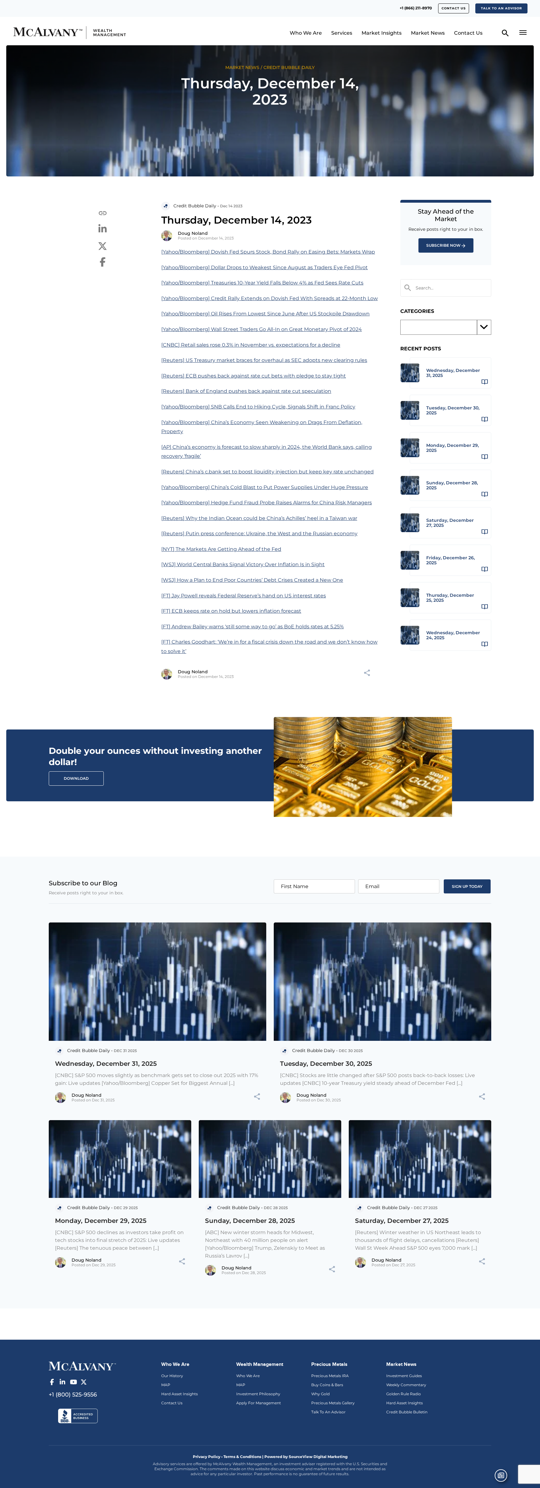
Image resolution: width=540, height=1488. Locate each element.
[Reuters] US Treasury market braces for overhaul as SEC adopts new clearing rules (264, 360)
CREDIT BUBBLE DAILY (289, 67)
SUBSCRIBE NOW (443, 245)
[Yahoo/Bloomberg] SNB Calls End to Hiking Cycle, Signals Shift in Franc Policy (258, 407)
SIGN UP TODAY (467, 886)
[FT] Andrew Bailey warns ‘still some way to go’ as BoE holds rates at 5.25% (252, 627)
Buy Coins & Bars (327, 1384)
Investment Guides (404, 1375)
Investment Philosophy (258, 1394)
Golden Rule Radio (403, 1394)
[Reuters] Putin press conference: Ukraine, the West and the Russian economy (259, 533)
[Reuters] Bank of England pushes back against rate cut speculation (246, 391)
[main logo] (74, 32)
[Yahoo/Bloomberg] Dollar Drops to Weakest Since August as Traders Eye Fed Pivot (264, 267)
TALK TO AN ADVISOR (501, 8)
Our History (172, 1375)
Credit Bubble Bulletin (407, 1412)
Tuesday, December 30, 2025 (326, 1063)
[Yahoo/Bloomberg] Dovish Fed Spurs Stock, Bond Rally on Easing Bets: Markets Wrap (268, 252)
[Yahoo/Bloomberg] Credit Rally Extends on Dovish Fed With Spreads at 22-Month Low (269, 298)
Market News (428, 33)
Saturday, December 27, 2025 (402, 1220)
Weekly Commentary (406, 1384)
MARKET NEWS (242, 67)
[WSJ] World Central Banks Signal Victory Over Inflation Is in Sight (243, 564)
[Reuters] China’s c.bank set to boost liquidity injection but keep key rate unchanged (267, 472)
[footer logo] (82, 1365)
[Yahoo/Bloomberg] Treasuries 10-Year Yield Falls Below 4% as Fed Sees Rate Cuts (262, 283)
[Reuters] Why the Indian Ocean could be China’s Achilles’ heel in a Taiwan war (259, 518)
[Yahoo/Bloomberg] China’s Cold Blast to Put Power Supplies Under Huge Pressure (264, 487)
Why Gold (320, 1394)
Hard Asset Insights (179, 1394)
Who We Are (306, 33)
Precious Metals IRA (330, 1375)
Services (341, 33)
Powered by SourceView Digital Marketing (306, 1456)
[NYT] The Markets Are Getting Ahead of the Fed (221, 549)
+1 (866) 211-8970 (416, 8)
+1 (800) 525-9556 (73, 1394)
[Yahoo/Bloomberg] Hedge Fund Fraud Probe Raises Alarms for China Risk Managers (266, 503)
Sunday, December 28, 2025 (250, 1220)
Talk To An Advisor (328, 1412)
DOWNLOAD (76, 778)
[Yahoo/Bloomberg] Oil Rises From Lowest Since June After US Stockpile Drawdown (265, 314)
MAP (165, 1384)
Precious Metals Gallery (333, 1403)
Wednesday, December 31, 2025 (106, 1063)
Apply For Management (258, 1403)
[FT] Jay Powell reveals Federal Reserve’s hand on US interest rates (243, 596)
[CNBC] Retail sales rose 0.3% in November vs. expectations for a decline (250, 345)
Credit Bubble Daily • (196, 206)
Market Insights (382, 33)
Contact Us (454, 8)
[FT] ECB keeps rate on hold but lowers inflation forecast (231, 611)
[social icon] (52, 1382)
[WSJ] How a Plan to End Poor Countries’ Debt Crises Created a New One (252, 580)
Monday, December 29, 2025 (101, 1220)
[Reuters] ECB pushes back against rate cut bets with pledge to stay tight (253, 376)
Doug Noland (193, 233)
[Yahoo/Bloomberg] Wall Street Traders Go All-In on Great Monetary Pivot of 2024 (261, 329)
